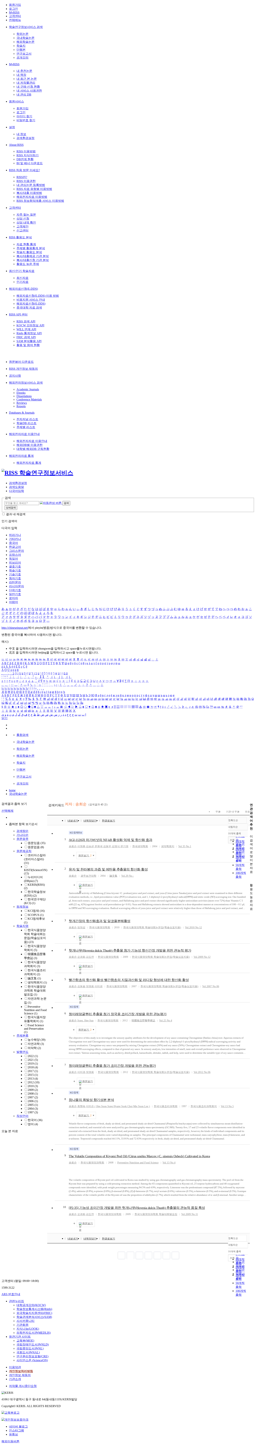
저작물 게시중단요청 (23, 1386)
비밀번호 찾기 (25, 120)
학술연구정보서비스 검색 (26, 27)
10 (64, 1207)
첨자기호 (15, 578)
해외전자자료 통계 (21, 455)
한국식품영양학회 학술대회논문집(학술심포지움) (152, 927)
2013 (33, 1078)
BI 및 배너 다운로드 (29, 163)
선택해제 (7, 810)
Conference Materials (29, 399)
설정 (12, 127)
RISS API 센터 (18, 314)
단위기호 (15, 590)
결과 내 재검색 (15, 514)
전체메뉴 (15, 20)
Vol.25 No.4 (165, 1020)
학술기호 (15, 570)
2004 (33, 1108)
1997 (33, 1112)
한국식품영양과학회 (92, 1162)
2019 (33, 1063)
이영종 (81, 846)
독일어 (13, 558)
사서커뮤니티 (25, 1320)
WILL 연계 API (26, 329)
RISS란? (21, 177)
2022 (33, 1056)
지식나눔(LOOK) (27, 1328)
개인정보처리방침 (21, 1371)
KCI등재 (36, 910)
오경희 (81, 957)
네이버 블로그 (18, 1426)
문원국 (99, 846)
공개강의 (22, 57)
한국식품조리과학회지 (204, 1106)
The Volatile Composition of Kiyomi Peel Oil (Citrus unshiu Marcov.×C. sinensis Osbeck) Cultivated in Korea (139, 1156)
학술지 (20, 45)
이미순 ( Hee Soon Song (99, 1106)
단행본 (20, 49)
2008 (33, 1093)
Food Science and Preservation (34, 1029)
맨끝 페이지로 (175, 1255)
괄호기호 (15, 566)
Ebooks (20, 392)
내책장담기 (90, 820)
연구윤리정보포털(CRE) (32, 1356)
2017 (33, 1071)
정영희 (90, 986)
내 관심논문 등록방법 (30, 185)
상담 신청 (22, 218)
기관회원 (22, 1324)
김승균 (90, 846)
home (12, 790)
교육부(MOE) (25, 1340)
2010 (33, 1086)
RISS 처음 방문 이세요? (24, 170)
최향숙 (81, 1106)
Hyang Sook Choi (123, 1106)
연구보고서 (23, 53)
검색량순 (22, 831)
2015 (33, 1074)
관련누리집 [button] (16, 1301)
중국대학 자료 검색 (29, 307)
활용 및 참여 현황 (28, 345)
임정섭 (81, 927)
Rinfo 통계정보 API (29, 333)
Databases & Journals (21, 412)
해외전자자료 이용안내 (24, 434)
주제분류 (22, 1035)
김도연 (90, 957)
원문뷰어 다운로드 (21, 361)
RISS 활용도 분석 (20, 237)
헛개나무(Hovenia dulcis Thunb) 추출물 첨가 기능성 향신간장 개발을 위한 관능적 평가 (130, 950)
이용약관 (15, 1367)
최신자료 (22, 277)
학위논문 (22, 33)
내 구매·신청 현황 (28, 86)
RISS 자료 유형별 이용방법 (34, 189)
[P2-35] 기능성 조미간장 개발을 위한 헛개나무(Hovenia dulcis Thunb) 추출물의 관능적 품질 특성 (137, 1208)
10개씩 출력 (234, 1251)
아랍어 (13, 602)
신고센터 (22, 230)
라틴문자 (15, 582)
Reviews (21, 402)
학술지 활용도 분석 (29, 252)
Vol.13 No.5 (227, 1106)
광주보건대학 (88, 875)
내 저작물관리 (25, 82)
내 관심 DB (23, 94)
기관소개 (15, 1379)
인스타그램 (16, 1430)
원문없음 (36, 847)
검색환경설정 (25, 138)
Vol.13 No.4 (168, 1162)
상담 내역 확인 (26, 222)
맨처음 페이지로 (121, 1255)
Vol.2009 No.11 (189, 1214)
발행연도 (22, 1051)
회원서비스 (16, 101)
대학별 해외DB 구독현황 (32, 448)
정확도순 (233, 820)
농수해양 (36, 1039)
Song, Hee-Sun (85, 1020)
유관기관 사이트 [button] (20, 1336)
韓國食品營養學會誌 (143, 1020)
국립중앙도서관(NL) (29, 1348)
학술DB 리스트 (26, 423)
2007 (33, 1097)
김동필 (81, 986)
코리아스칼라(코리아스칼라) (35, 859)
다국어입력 (16, 490)
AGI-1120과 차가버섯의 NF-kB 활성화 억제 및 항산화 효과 (110, 840)
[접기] (251, 878)
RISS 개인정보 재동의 (23, 368)
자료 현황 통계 (26, 244)
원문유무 (22, 838)
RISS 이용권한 (26, 181)
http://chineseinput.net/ (14, 627)
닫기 (4, 718)
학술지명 (22, 926)
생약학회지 (37, 982)
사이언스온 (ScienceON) (32, 1360)
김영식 (116, 846)
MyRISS (14, 12)
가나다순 (22, 835)
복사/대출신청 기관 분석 (32, 260)
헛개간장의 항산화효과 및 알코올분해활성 (99, 921)
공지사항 (15, 375)
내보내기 (72, 820)
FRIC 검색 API (26, 337)
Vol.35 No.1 (184, 846)
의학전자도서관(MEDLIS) (33, 1332)
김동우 (107, 846)
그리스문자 (16, 550)
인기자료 (22, 281)
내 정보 (21, 134)
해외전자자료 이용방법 (31, 196)
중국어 (13, 542)
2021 (33, 1059)
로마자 (13, 598)
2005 (33, 1104)
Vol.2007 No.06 (210, 986)
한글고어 (15, 546)
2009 (33, 1089)
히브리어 (15, 562)
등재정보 (22, 906)
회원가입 (15, 4)
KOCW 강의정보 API (30, 325)
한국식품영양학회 (99, 927)
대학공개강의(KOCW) (31, 1305)
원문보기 (84, 855)
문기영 (124, 846)
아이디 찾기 (24, 116)
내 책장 (21, 74)
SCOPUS (35, 914)
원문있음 (36, 843)
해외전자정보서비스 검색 (26, 382)
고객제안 (22, 226)
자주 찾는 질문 (26, 214)
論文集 (34, 978)
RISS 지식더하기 (27, 155)
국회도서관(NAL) (28, 1352)
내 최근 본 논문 (26, 78)
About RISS (16, 144)
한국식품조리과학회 (165, 1106)
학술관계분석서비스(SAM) (34, 1316)
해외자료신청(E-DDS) (23, 288)
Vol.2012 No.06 (202, 1072)
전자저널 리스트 (27, 419)
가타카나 (15, 539)
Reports (21, 406)
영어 (33, 1124)
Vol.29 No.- (127, 875)
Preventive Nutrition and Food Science (35, 1010)
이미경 (99, 986)
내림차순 (233, 826)
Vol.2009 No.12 (202, 957)
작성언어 (22, 1115)
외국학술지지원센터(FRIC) (34, 1313)
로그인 (13, 8)
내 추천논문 (24, 70)
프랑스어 (15, 554)
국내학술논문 (25, 37)
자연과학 (36, 1043)
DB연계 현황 (25, 159)
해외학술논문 (25, 41)
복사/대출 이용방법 (29, 192)
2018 (33, 1067)
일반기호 (15, 594)
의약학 (34, 1048)
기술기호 (15, 574)
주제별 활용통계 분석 (30, 248)
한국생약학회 (140, 846)
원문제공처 (23, 851)
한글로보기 (108, 820)
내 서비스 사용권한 (29, 90)
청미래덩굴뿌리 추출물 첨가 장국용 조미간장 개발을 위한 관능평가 (118, 1014)
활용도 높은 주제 (27, 264)
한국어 (35, 1120)
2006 (33, 1101)
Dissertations (24, 396)
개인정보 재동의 (20, 1375)
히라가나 (15, 535)
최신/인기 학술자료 (21, 271)
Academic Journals (27, 389)
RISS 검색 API (25, 321)
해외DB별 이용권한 (29, 445)
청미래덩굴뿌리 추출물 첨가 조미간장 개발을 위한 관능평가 (112, 1066)
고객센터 (15, 16)
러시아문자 (16, 586)
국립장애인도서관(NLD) (32, 1344)
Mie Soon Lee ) (141, 1106)
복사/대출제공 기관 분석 (32, 256)
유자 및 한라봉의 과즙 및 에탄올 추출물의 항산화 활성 (108, 869)
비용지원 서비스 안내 (30, 299)
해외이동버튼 (10, 1441)
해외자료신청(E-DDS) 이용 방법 (37, 295)
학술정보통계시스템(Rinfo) (34, 1309)
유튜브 (13, 1434)
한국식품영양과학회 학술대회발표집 (35, 990)
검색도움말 (16, 487)
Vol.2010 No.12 (193, 927)
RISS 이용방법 (26, 151)
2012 (33, 1082)
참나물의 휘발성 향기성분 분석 (91, 1100)
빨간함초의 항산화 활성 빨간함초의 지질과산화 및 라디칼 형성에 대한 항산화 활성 (129, 980)
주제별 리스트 (25, 427)
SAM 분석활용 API (28, 341)
